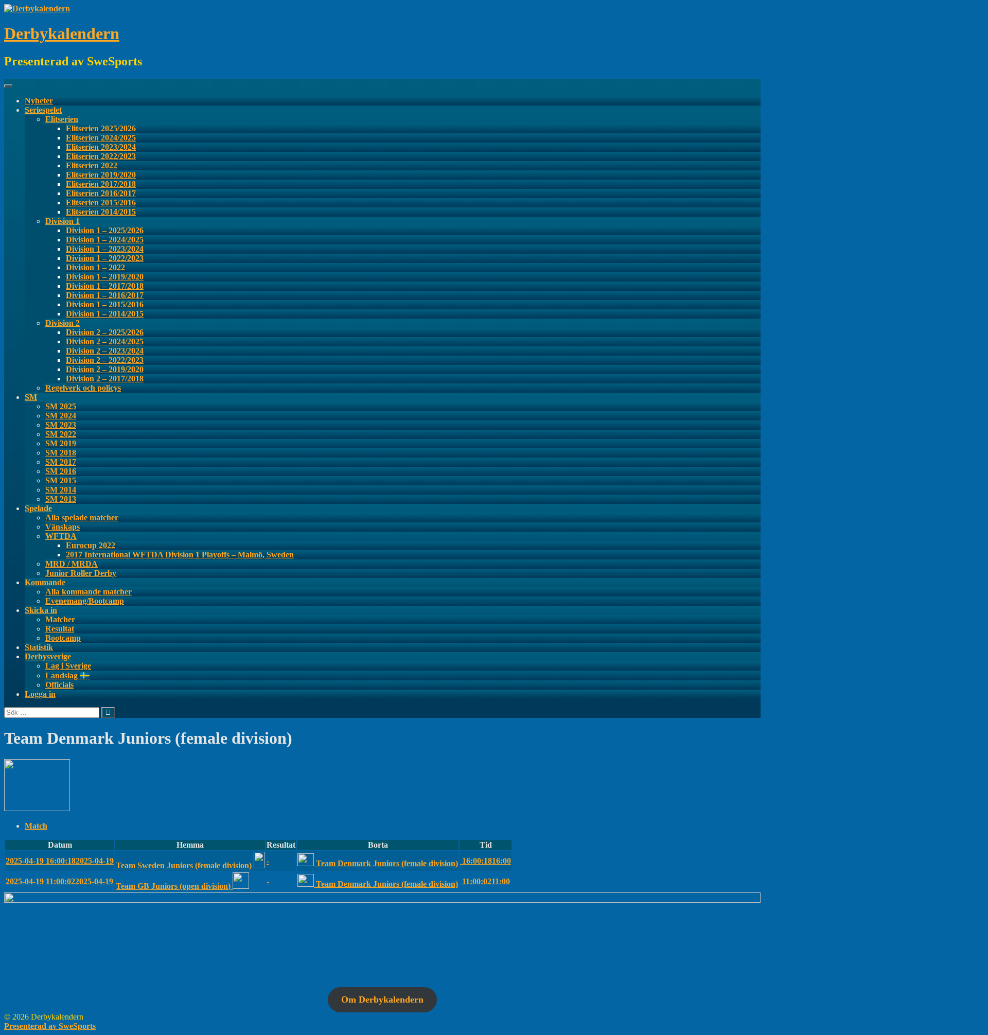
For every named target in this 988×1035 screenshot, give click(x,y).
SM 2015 (60, 480)
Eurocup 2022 (90, 545)
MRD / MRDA (71, 563)
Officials (59, 684)
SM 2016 (60, 471)
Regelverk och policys (83, 387)
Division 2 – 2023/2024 (105, 350)
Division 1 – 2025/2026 (105, 230)
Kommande (45, 582)
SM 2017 (60, 462)
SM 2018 (60, 452)
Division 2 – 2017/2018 (105, 378)
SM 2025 (60, 406)
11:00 (485, 881)
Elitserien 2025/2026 (101, 128)
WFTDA (61, 536)
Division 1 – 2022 (95, 267)
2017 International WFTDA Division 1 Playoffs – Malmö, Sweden (180, 554)
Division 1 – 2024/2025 (105, 239)
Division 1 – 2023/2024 (105, 248)
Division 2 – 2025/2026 (105, 332)
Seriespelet (43, 110)
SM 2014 (60, 489)
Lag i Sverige (68, 665)
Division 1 (62, 221)
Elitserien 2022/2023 (101, 156)
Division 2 (62, 323)
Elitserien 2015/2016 (101, 202)
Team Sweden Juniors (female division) (185, 865)
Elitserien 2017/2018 (101, 184)
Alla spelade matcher (81, 517)
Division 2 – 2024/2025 (105, 341)
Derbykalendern (61, 33)
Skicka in (41, 610)
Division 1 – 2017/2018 (105, 286)
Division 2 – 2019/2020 (105, 369)
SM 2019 (60, 443)
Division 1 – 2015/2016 (105, 304)
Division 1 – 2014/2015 (105, 313)
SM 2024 (60, 415)
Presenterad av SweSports (50, 1026)
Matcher (60, 619)
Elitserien (61, 119)
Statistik (39, 647)
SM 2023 (60, 424)
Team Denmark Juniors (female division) (387, 863)
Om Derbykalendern (382, 999)
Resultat (59, 628)
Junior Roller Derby (80, 573)
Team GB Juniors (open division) (174, 886)
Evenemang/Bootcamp (84, 601)
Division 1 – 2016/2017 (105, 295)
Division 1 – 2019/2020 (105, 276)
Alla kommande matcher (88, 591)
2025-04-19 (60, 860)
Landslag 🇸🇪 (67, 675)
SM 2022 (60, 434)
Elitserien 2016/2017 (101, 193)
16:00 (485, 860)
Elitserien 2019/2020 (101, 174)
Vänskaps (62, 526)
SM (31, 397)
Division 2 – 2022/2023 (105, 360)
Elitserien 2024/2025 (101, 137)
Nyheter (39, 100)
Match (36, 825)
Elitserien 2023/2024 (101, 147)
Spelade (38, 508)
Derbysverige (48, 656)
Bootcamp (63, 638)
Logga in (40, 694)
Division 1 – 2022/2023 (105, 258)
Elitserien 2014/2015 (101, 211)
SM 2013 (60, 499)
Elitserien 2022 (91, 165)
